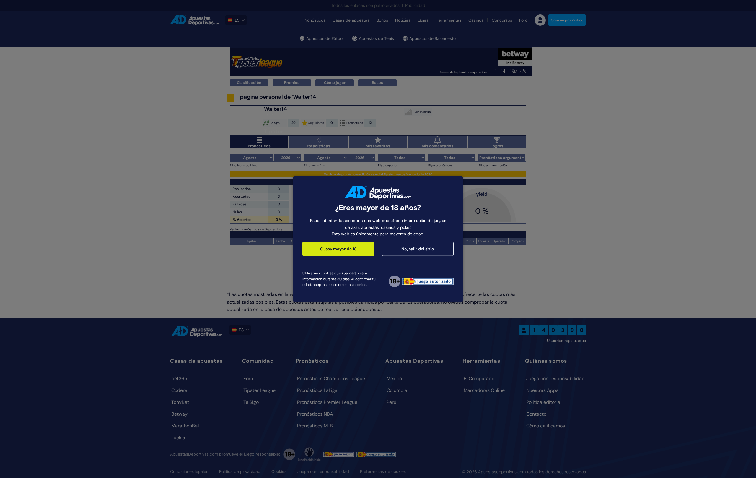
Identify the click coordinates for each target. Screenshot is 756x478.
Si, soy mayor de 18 (338, 249)
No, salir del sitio (417, 249)
